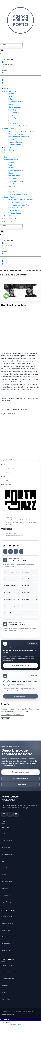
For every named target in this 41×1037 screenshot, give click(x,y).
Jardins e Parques (15, 142)
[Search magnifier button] (2, 50)
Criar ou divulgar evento (8, 972)
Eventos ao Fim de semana (14, 535)
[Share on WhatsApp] (16, 551)
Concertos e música (7, 854)
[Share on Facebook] (5, 551)
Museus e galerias (6, 930)
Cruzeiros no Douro (7, 923)
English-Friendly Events (17, 126)
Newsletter (4, 985)
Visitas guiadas (5, 950)
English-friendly (6, 902)
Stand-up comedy (6, 881)
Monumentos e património (9, 937)
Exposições (13, 123)
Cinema (11, 120)
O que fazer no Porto (7, 916)
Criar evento (22, 784)
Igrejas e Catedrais (15, 139)
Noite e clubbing (6, 895)
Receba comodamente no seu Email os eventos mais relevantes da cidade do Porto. (20, 710)
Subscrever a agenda (22, 778)
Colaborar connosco (7, 978)
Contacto (8, 153)
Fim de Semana (14, 107)
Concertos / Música (11, 533)
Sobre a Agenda (6, 999)
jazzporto (10, 459)
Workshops (12, 110)
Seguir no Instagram (19, 696)
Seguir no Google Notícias (19, 665)
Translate (17, 1025)
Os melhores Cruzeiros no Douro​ (21, 131)
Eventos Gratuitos (15, 102)
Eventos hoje (5, 827)
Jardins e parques (6, 943)
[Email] (21, 551)
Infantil (11, 94)
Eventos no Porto (11, 91)
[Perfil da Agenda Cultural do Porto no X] (16, 814)
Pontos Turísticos (11, 128)
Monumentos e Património (18, 137)
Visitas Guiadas (14, 145)
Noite (10, 104)
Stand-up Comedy (15, 112)
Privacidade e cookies (7, 1014)
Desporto (12, 118)
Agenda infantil (5, 847)
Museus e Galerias (15, 134)
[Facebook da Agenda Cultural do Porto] (10, 814)
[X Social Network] (10, 551)
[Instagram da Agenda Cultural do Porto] (4, 814)
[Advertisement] (20, 329)
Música (11, 99)
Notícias (7, 147)
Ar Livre (11, 115)
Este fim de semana (7, 834)
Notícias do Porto (6, 965)
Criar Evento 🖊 (10, 150)
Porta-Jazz (11, 414)
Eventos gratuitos (6, 840)
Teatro (11, 96)
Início (6, 88)
